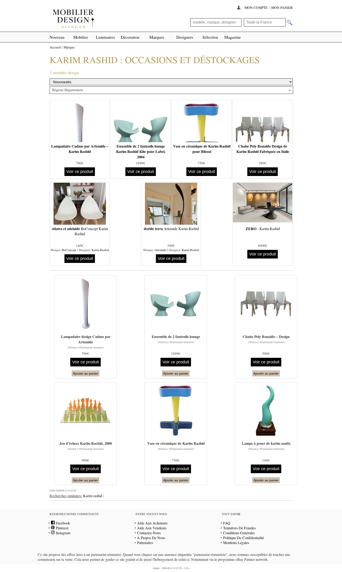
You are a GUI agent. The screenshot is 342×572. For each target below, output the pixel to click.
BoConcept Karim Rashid (80, 231)
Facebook (62, 522)
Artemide (160, 250)
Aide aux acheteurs (152, 522)
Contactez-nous (149, 532)
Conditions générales (239, 532)
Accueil (55, 47)
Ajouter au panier (85, 373)
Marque (69, 47)
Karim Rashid (100, 250)
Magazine (232, 37)
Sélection (210, 37)
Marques (156, 37)
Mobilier (80, 37)
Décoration (130, 37)
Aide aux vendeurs (152, 527)
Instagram (62, 532)
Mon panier (282, 7)
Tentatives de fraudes (239, 527)
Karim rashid (92, 495)
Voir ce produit (79, 171)
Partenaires (145, 542)
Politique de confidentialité (243, 537)
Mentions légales (236, 542)
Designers (184, 37)
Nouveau (57, 37)
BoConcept (69, 250)
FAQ (226, 522)
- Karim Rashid (263, 228)
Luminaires (105, 37)
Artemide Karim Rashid (171, 228)
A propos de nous (151, 537)
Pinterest (61, 527)
